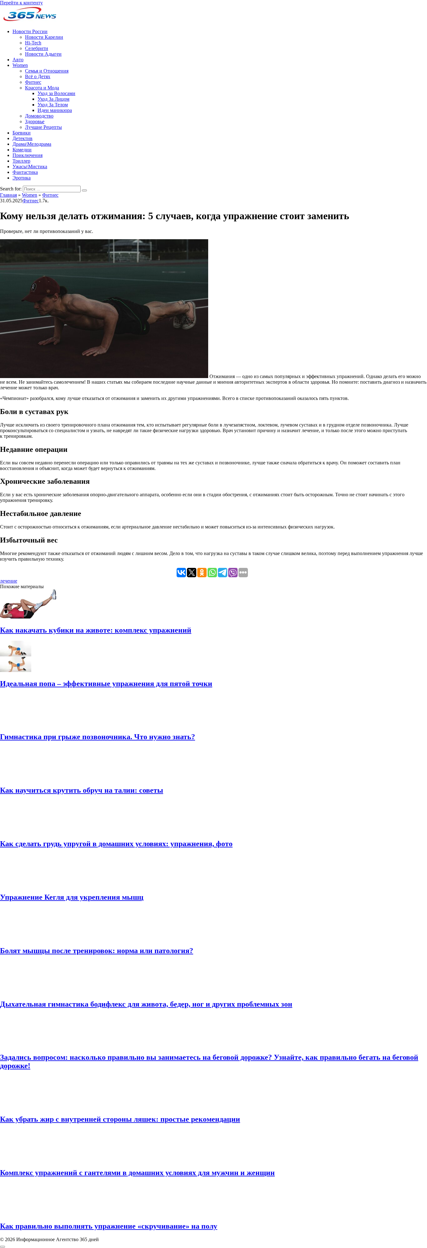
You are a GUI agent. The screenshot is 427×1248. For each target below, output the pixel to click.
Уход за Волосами (56, 93)
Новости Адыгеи (43, 54)
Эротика (22, 177)
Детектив (23, 138)
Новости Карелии (44, 37)
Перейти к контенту (21, 2)
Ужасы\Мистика (30, 166)
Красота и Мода (42, 87)
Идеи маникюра (55, 110)
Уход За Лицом (53, 99)
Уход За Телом (53, 104)
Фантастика (25, 172)
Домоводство (39, 116)
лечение (8, 581)
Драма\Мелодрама (32, 144)
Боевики (22, 132)
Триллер (21, 161)
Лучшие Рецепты (43, 127)
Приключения (28, 155)
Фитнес (33, 82)
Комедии (22, 149)
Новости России (30, 31)
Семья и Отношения (46, 70)
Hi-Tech (33, 42)
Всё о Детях (37, 76)
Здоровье (34, 121)
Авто (18, 59)
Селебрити (36, 48)
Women (20, 65)
